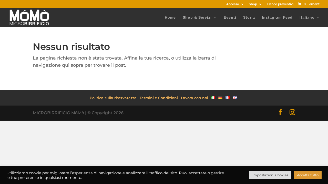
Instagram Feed (277, 17)
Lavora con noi (194, 98)
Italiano (307, 17)
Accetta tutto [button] (308, 175)
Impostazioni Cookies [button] (270, 175)
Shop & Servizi (197, 17)
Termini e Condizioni (159, 98)
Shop (253, 4)
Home (170, 17)
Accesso (232, 4)
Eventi (230, 17)
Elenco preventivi (280, 4)
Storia (249, 17)
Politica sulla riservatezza (113, 98)
